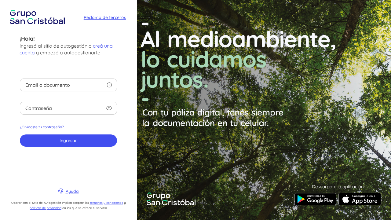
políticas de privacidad (45, 208)
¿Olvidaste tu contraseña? (42, 127)
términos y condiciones (106, 202)
